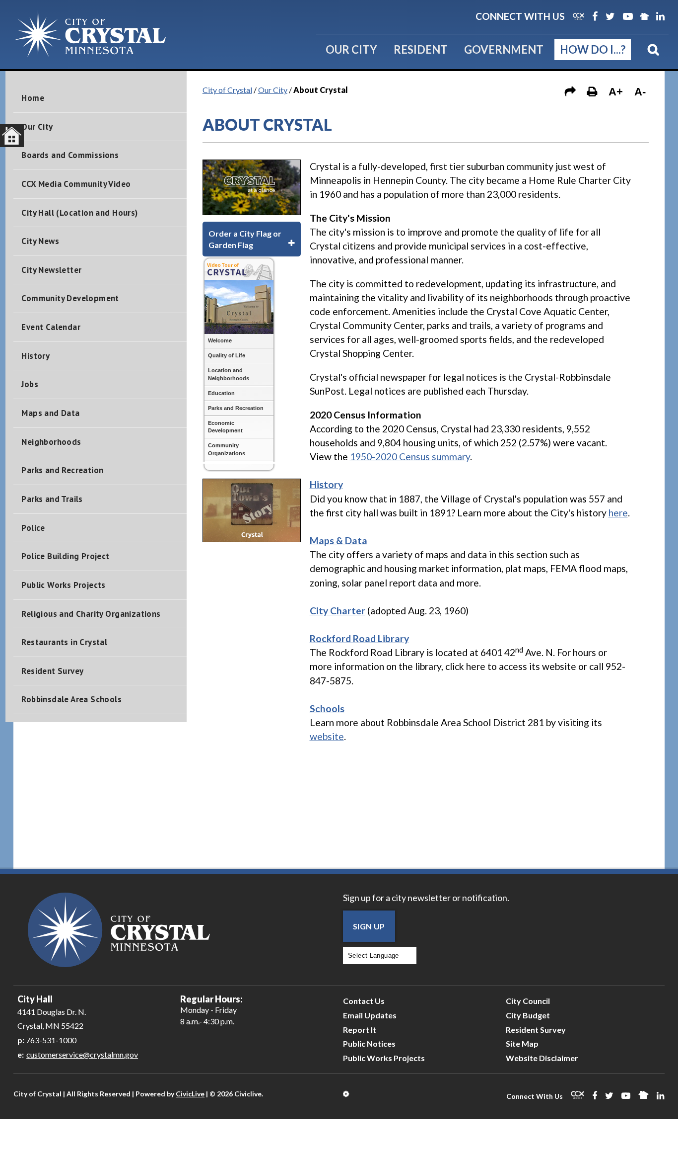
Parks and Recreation (62, 470)
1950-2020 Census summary (410, 456)
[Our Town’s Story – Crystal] (252, 538)
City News (40, 241)
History (35, 355)
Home (32, 97)
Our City (351, 49)
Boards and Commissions (70, 155)
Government (503, 49)
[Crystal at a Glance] (252, 211)
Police (33, 527)
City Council (528, 1000)
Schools (327, 708)
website (327, 736)
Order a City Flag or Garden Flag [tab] (244, 239)
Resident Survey (52, 670)
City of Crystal (227, 89)
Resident (421, 49)
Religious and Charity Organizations (90, 613)
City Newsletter (51, 269)
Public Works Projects (63, 585)
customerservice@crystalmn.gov (82, 1054)
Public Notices (369, 1043)
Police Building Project (65, 556)
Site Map (522, 1043)
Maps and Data (50, 413)
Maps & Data (338, 540)
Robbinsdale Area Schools (71, 699)
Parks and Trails (52, 499)
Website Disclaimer (542, 1058)
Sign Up (369, 926)
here (618, 512)
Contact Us (364, 1000)
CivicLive (190, 1093)
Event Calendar (50, 327)
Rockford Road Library (359, 638)
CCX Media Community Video (76, 183)
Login (346, 1094)
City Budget (528, 1015)
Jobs (29, 384)
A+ (616, 91)
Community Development (70, 298)
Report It (359, 1029)
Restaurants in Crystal (64, 642)
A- (640, 91)
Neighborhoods (51, 441)
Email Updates (370, 1015)
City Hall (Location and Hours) (79, 212)
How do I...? (592, 49)
